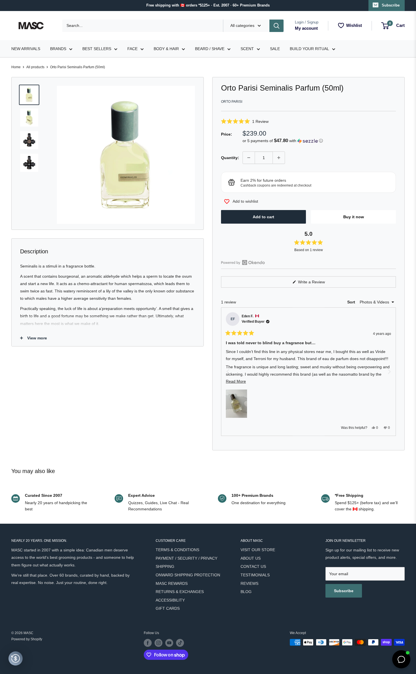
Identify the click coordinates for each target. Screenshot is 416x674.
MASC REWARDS (172, 583)
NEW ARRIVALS (25, 48)
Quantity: (230, 157)
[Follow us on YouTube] (169, 643)
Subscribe (391, 5)
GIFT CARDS (168, 608)
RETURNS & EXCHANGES (180, 591)
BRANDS (58, 48)
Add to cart (263, 217)
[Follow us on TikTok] (180, 643)
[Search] (276, 26)
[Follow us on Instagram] (158, 643)
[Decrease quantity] (249, 158)
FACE (132, 48)
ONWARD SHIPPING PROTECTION (188, 575)
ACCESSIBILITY (170, 600)
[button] (308, 121)
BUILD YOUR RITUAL (309, 48)
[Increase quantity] (279, 158)
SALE (275, 48)
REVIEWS (249, 583)
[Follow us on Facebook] (148, 643)
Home (16, 67)
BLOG (246, 591)
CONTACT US (253, 566)
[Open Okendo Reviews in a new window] (243, 262)
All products (35, 67)
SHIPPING (165, 566)
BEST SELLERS (96, 48)
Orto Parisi (231, 102)
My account (306, 28)
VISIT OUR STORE (258, 549)
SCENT (247, 48)
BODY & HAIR (166, 48)
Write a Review (318, 283)
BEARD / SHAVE (209, 48)
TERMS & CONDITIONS (177, 549)
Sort (351, 302)
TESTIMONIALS (255, 575)
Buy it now (353, 217)
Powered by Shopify (26, 639)
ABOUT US (251, 558)
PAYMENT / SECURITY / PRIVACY (186, 558)
